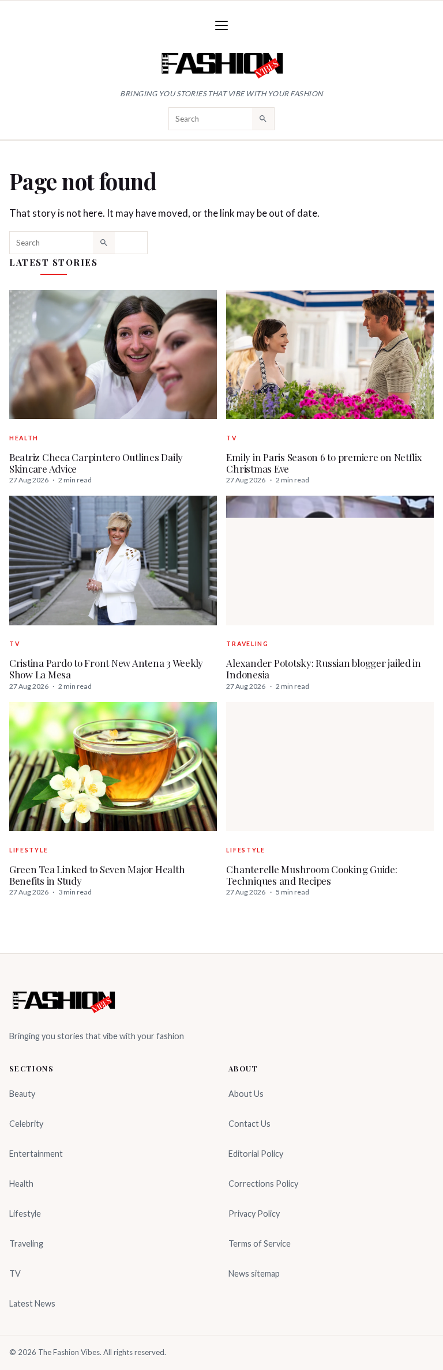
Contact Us (249, 1124)
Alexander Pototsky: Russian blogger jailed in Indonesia (323, 668)
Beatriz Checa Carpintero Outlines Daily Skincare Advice (96, 463)
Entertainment (36, 1153)
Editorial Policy (255, 1153)
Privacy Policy (254, 1213)
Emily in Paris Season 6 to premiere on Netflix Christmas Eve (324, 463)
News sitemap (254, 1273)
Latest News (32, 1303)
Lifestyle (28, 850)
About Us (246, 1094)
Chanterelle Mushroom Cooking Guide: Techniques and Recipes (311, 875)
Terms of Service (259, 1243)
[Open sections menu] (221, 25)
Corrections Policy (263, 1183)
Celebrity (26, 1124)
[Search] (263, 119)
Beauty (22, 1094)
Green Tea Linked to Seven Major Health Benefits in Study (97, 875)
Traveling (247, 643)
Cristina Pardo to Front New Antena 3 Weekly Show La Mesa (106, 668)
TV (231, 438)
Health (24, 438)
